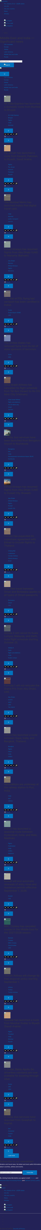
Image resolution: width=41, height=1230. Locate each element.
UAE (9, 315)
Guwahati (11, 1131)
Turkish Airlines (13, 992)
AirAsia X (11, 648)
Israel (10, 407)
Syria (9, 354)
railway (10, 801)
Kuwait (10, 506)
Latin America (8, 52)
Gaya (10, 751)
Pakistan (11, 172)
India (9, 122)
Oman (10, 603)
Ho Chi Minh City (13, 404)
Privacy (32, 1178)
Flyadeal (11, 1034)
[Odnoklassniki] (8, 134)
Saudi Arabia (12, 945)
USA (9, 357)
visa (9, 605)
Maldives (11, 853)
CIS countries (8, 44)
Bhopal (10, 118)
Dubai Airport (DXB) (14, 312)
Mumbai (10, 125)
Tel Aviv (10, 409)
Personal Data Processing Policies (11, 1180)
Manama (11, 271)
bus (9, 451)
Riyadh (10, 174)
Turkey (10, 989)
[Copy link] (16, 134)
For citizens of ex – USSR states (14, 4)
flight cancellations (14, 402)
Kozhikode (11, 459)
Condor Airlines (13, 556)
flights (10, 120)
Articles (6, 14)
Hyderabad (11, 846)
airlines (10, 987)
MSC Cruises (12, 943)
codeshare (11, 553)
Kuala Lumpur (12, 658)
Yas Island (11, 707)
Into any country (9, 9)
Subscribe (30, 1172)
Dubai (10, 310)
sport (9, 702)
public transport (13, 219)
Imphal (10, 1133)
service (10, 221)
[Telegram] (11, 134)
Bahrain (10, 263)
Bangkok (11, 746)
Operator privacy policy (32, 1180)
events (10, 699)
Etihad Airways (13, 266)
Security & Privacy (19, 1228)
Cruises (10, 940)
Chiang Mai (11, 551)
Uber (9, 1089)
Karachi (10, 169)
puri (9, 798)
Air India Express (13, 115)
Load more (11, 1155)
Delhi (9, 650)
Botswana (11, 600)
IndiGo (10, 756)
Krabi (9, 561)
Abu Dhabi (11, 261)
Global (6, 49)
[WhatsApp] (13, 134)
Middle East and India (11, 54)
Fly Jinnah (11, 167)
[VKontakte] (5, 134)
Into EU (6, 6)
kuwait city (11, 508)
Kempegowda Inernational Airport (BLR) (20, 456)
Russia (6, 57)
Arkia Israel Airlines (14, 399)
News (6, 11)
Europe (6, 47)
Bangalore (11, 449)
